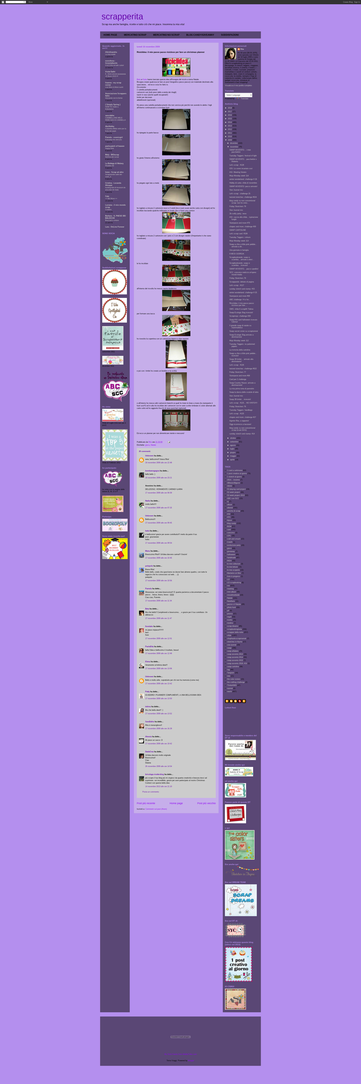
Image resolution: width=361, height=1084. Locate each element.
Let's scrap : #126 (236, 365)
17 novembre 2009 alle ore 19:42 (158, 744)
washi (229, 691)
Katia (145, 79)
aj (228, 501)
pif (228, 611)
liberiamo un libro (234, 573)
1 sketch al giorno (234, 477)
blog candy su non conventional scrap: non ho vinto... (242, 202)
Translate (244, 99)
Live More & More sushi (114, 87)
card (229, 529)
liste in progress (233, 576)
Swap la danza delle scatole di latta (243, 392)
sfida (229, 635)
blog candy (231, 523)
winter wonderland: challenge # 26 (243, 179)
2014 (230, 122)
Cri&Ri (229, 542)
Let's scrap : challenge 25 (239, 194)
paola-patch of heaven (114, 146)
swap (229, 648)
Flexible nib (109, 166)
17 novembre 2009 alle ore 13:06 (158, 668)
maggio (233, 456)
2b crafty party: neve (237, 214)
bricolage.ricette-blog (154, 774)
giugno (233, 452)
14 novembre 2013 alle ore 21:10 (158, 786)
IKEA (229, 561)
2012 (230, 129)
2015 (230, 119)
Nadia (147, 501)
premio (230, 614)
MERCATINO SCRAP (135, 35)
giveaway (231, 551)
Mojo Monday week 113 (239, 241)
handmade (231, 558)
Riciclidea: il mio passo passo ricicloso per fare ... (241, 304)
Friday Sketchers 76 (237, 406)
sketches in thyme (234, 642)
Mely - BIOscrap (112, 155)
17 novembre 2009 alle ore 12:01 (158, 638)
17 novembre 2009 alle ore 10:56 (158, 580)
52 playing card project (236, 489)
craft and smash (233, 539)
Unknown (149, 456)
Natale (153, 445)
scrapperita (122, 16)
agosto (233, 445)
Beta (139, 79)
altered (230, 508)
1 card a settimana (234, 470)
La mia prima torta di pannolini (241, 389)
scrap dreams (232, 626)
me (228, 586)
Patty (147, 692)
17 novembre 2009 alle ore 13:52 (158, 714)
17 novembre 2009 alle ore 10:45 (158, 558)
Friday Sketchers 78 (237, 278)
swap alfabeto (232, 651)
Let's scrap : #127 (236, 285)
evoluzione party (234, 545)
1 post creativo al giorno (237, 473)
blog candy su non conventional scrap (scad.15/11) (242, 429)
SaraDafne (149, 722)
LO (228, 579)
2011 (230, 133)
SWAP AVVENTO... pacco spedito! (243, 269)
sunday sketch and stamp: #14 (242, 434)
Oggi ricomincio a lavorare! (240, 424)
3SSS (229, 486)
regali (229, 617)
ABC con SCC (233, 498)
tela (228, 676)
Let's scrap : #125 (236, 413)
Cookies (108, 210)
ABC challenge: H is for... (239, 299)
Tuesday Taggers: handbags (241, 410)
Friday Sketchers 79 (237, 206)
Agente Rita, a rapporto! (239, 421)
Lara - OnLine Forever (114, 227)
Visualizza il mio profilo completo (238, 85)
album (229, 505)
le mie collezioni (233, 564)
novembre (234, 147)
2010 (230, 136)
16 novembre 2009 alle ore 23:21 (158, 478)
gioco (147, 445)
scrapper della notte (235, 632)
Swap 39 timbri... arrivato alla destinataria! (241, 360)
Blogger (191, 1060)
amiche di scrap (233, 511)
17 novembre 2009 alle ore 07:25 (158, 508)
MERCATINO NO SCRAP (166, 35)
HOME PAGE (110, 35)
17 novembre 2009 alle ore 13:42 (158, 684)
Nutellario (231, 601)
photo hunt (231, 607)
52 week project (233, 492)
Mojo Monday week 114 (239, 176)
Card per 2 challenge (237, 379)
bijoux (229, 520)
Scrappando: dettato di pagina (241, 282)
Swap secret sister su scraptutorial (243, 331)
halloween (231, 554)
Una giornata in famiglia (239, 250)
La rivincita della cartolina (239, 350)
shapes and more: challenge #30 (242, 226)
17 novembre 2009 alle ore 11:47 (158, 618)
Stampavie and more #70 (239, 223)
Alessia (148, 736)
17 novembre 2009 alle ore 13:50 (158, 698)
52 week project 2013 (236, 495)
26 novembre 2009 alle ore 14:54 (158, 766)
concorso (231, 533)
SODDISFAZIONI (230, 35)
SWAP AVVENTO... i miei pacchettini (240, 151)
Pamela (148, 589)
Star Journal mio (236, 190)
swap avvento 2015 (235, 660)
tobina (148, 706)
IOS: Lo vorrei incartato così (241, 168)
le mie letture (232, 567)
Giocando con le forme (114, 98)
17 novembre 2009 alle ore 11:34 (158, 601)
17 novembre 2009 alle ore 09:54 (158, 543)
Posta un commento (150, 792)
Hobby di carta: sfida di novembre (243, 183)
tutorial (230, 688)
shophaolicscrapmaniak (236, 638)
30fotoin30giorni (233, 483)
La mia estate (110, 54)
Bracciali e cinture (112, 220)
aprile (232, 460)
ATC (229, 517)
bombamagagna (152, 471)
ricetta (229, 620)
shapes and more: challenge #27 (242, 417)
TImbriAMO (232, 685)
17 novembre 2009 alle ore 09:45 (158, 523)
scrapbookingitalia (234, 629)
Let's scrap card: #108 (238, 234)
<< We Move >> (111, 199)
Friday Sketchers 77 (237, 372)
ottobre (233, 438)
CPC (229, 536)
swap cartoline (233, 666)
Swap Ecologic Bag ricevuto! (241, 312)
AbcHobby (109, 126)
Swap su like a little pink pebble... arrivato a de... (243, 245)
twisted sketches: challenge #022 (243, 369)
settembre (234, 442)
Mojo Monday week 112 (239, 340)
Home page (176, 803)
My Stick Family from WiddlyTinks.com (180, 1054)
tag (228, 670)
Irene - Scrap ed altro (114, 172)
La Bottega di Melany (114, 163)
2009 (230, 140)
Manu (147, 551)
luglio (232, 449)
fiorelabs (149, 626)
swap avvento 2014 (235, 657)
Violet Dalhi (110, 72)
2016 (230, 115)
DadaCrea (149, 752)
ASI (228, 514)
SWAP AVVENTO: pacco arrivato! (243, 186)
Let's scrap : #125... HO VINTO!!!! (243, 403)
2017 (230, 111)
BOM (229, 526)
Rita (242, 49)
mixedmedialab (233, 595)
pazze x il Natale (234, 604)
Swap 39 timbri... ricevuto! (240, 399)
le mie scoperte (233, 570)
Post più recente (146, 803)
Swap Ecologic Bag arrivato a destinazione (241, 336)
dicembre (234, 143)
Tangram (230, 673)
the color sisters (233, 679)
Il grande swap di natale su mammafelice (240, 326)
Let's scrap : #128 (236, 165)
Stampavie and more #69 (239, 296)
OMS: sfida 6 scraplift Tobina (241, 309)
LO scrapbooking (234, 582)
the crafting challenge (236, 682)
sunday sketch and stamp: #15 (242, 289)
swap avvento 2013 (235, 654)
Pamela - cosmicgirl (114, 137)
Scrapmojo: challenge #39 (240, 316)
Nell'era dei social (112, 157)
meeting (230, 589)
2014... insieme (233, 480)
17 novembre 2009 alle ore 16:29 (158, 728)
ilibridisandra (111, 52)
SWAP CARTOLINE (237, 230)
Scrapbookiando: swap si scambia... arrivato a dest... (241, 258)
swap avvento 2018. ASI (237, 663)
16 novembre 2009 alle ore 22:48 (158, 463)
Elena (147, 662)
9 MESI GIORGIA (236, 254)
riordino (230, 623)
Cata (107, 196)
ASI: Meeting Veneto (237, 172)
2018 (230, 108)
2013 (230, 126)
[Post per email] (169, 442)
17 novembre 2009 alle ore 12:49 (158, 653)
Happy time (109, 148)
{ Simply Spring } (112, 104)
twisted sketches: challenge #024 (243, 197)
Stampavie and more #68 (239, 376)
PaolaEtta (149, 646)
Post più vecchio (206, 803)
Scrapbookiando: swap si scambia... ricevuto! (239, 264)
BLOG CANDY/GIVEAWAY (200, 35)
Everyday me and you (113, 140)
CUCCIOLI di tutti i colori (114, 65)
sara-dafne (109, 115)
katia (147, 531)
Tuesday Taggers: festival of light (243, 156)
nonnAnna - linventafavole (111, 62)
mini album (231, 592)
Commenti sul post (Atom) (156, 809)
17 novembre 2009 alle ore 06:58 (158, 493)
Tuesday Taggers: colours (240, 237)
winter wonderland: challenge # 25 (243, 292)
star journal (231, 645)
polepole (149, 566)
